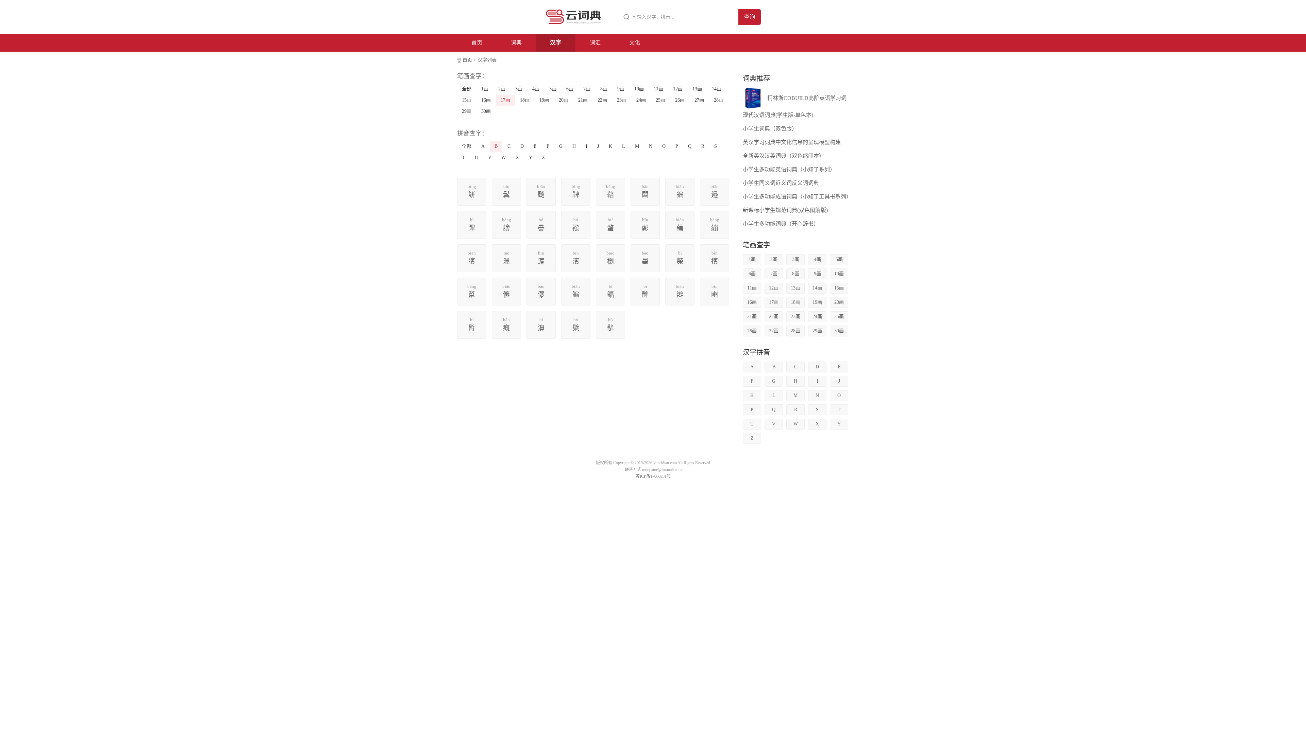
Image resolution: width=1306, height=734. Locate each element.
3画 (518, 88)
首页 (476, 43)
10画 (639, 88)
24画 (641, 100)
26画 (680, 100)
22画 (602, 100)
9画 (620, 88)
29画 (466, 111)
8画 (603, 88)
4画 (535, 88)
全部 (466, 88)
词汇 (595, 43)
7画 (586, 88)
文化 (634, 43)
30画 (486, 111)
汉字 (556, 42)
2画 (501, 88)
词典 (516, 43)
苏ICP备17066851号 (653, 476)
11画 (658, 88)
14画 (716, 88)
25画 (660, 100)
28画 (718, 100)
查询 (749, 17)
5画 (552, 88)
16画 (486, 100)
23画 (621, 100)
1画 (484, 88)
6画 (569, 88)
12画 (678, 88)
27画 (699, 100)
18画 (525, 100)
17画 (505, 100)
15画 (466, 100)
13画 (697, 88)
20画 (563, 100)
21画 (583, 100)
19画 (544, 100)
